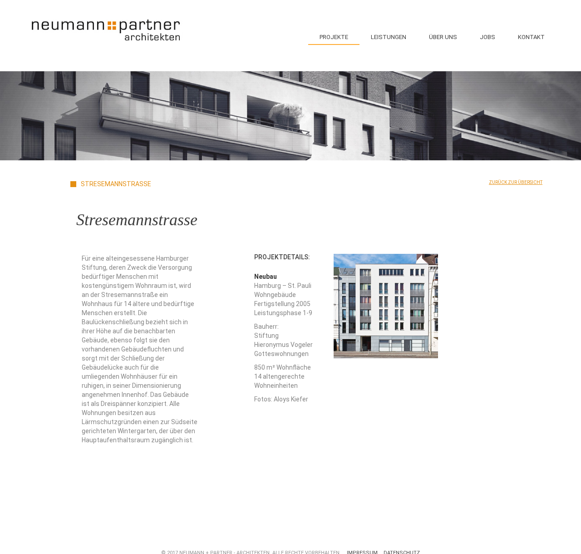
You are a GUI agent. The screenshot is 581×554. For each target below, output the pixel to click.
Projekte (334, 37)
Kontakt (531, 37)
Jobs (487, 37)
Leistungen (388, 37)
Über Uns (443, 37)
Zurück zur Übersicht (515, 182)
